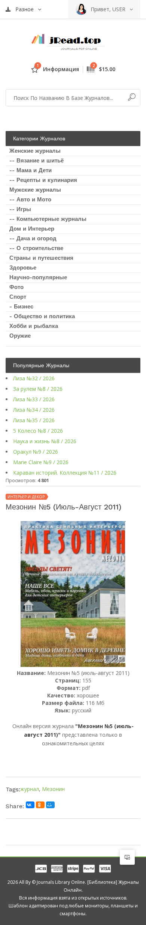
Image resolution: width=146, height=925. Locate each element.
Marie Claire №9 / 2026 (41, 462)
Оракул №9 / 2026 (35, 451)
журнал (29, 788)
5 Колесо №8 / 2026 (38, 430)
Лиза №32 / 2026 (34, 378)
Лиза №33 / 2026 (34, 399)
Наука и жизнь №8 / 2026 (44, 441)
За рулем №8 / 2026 (38, 388)
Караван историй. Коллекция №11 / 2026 (64, 472)
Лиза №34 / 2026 (34, 409)
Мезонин (53, 788)
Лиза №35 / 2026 (34, 420)
